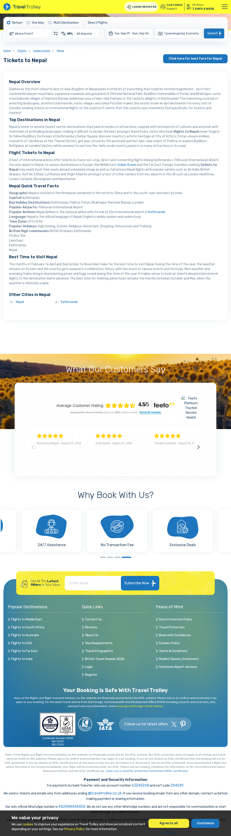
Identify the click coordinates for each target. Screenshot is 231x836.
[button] (103, 557)
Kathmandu (156, 212)
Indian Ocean (41, 50)
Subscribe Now (136, 583)
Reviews (91, 627)
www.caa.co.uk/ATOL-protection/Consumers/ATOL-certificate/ (147, 771)
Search (212, 33)
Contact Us (93, 619)
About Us (91, 635)
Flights (22, 50)
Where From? (24, 33)
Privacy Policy (74, 829)
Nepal (60, 50)
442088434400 (71, 806)
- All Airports (79, 33)
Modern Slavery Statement (179, 659)
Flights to (26, 619)
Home (7, 50)
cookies (27, 824)
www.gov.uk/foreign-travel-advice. (140, 706)
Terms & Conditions (173, 651)
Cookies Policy (169, 643)
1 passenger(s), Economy (181, 33)
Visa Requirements (99, 643)
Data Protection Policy (175, 619)
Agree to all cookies (168, 824)
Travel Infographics (99, 651)
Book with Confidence (175, 635)
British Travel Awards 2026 (105, 659)
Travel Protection (172, 627)
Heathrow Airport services (178, 667)
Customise (205, 823)
